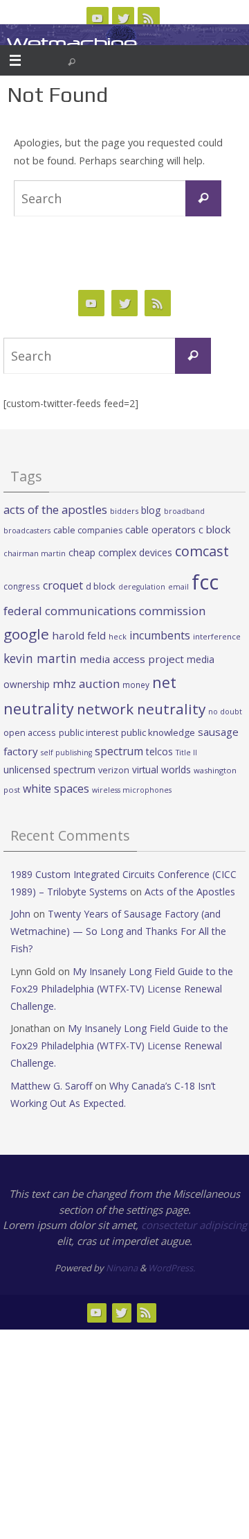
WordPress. (171, 1268)
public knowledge (158, 732)
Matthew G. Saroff (51, 1085)
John (20, 913)
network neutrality (141, 709)
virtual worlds (161, 769)
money (135, 684)
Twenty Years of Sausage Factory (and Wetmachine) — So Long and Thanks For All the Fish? (118, 931)
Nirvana (122, 1268)
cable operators (160, 529)
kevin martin (40, 658)
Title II (186, 752)
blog (151, 510)
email (178, 587)
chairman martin (34, 553)
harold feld (79, 635)
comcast (202, 551)
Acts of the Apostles (190, 891)
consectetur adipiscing (194, 1225)
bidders (124, 511)
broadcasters (26, 530)
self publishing (66, 752)
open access (29, 732)
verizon (113, 770)
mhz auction (86, 683)
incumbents (159, 635)
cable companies (87, 530)
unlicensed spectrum (49, 769)
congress (21, 586)
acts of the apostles (55, 509)
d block (101, 586)
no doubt (225, 711)
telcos (159, 751)
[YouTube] (97, 18)
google (26, 634)
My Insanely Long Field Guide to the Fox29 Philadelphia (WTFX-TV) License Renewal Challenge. (121, 989)
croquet (63, 585)
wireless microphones (132, 790)
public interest (88, 732)
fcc (205, 582)
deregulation (141, 587)
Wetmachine (72, 43)
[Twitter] (123, 18)
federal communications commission (104, 611)
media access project (132, 659)
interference (217, 636)
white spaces (56, 788)
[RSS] (149, 18)
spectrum (119, 751)
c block (214, 529)
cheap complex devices (120, 552)
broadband (184, 511)
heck (118, 636)
